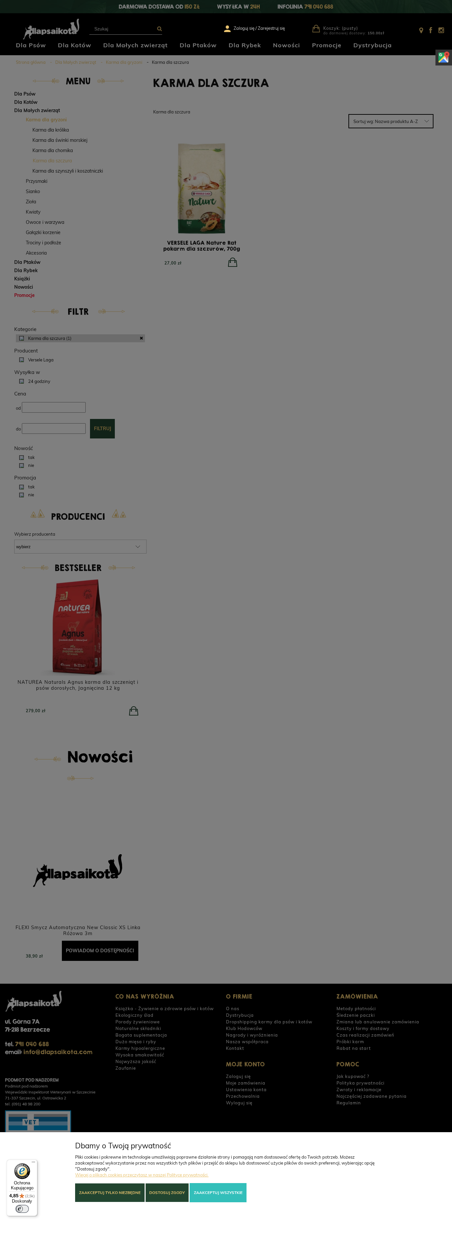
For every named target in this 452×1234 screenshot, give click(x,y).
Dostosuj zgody (167, 1192)
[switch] (22, 1209)
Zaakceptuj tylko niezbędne (110, 1192)
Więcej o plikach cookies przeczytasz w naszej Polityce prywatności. (141, 1174)
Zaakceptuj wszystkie (218, 1192)
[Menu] (33, 1164)
